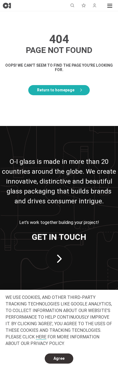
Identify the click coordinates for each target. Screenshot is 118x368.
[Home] (7, 6)
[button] (109, 5)
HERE (41, 336)
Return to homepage (55, 90)
